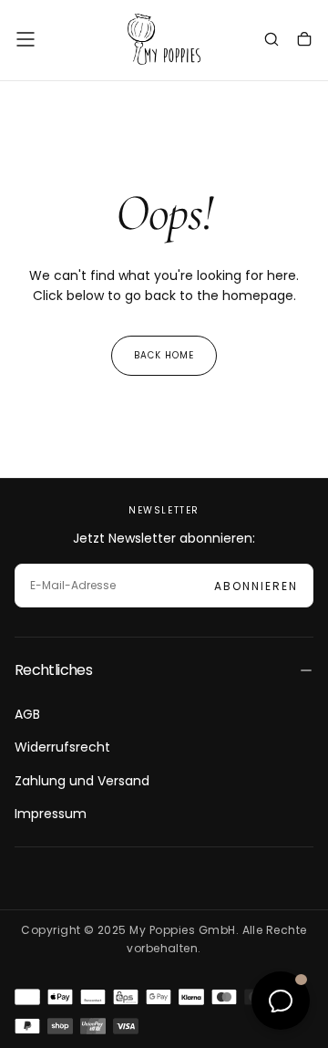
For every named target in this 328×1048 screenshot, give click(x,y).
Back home (164, 355)
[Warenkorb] (304, 41)
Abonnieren (256, 586)
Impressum (51, 813)
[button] (25, 39)
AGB (27, 714)
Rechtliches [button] (53, 669)
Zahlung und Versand (82, 781)
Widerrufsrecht (62, 747)
